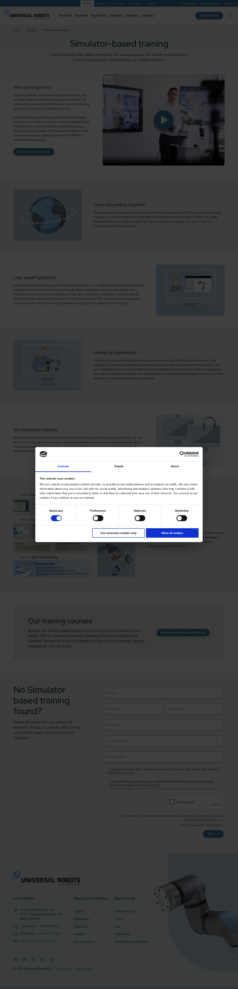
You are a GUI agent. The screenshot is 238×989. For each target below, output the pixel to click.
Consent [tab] (63, 466)
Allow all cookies (172, 533)
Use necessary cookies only (118, 533)
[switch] (98, 518)
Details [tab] (119, 466)
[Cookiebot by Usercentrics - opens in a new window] (182, 454)
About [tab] (175, 466)
